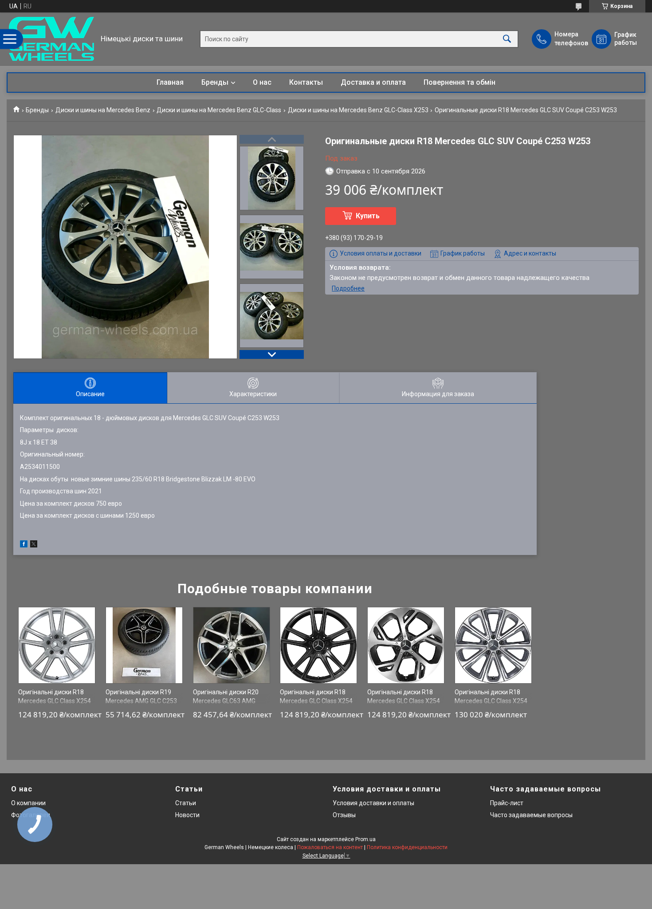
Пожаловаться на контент (330, 847)
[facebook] (23, 545)
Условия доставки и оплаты (373, 803)
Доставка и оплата (373, 82)
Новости (187, 814)
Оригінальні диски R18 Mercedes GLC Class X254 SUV (54, 701)
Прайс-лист (506, 803)
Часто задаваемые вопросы (531, 814)
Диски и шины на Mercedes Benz (102, 110)
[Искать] (507, 39)
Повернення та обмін (459, 82)
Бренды (214, 82)
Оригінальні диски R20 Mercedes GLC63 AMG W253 (226, 701)
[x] (33, 545)
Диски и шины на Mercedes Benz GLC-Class (219, 110)
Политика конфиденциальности (407, 847)
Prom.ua (365, 839)
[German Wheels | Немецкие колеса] (51, 39)
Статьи (185, 803)
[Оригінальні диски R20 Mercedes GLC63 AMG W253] (231, 645)
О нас (262, 82)
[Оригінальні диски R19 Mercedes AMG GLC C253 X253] (144, 645)
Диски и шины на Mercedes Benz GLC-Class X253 (358, 110)
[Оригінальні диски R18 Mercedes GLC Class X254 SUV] (56, 645)
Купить (368, 216)
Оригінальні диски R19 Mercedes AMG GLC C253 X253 (141, 701)
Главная (170, 82)
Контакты (306, 82)
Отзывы (344, 814)
